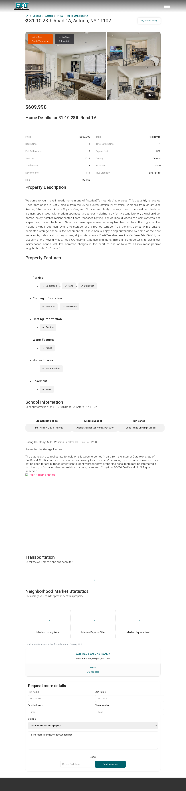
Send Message (110, 764)
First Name (33, 692)
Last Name (100, 692)
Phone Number (102, 705)
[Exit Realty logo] (22, 6)
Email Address (35, 705)
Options (32, 719)
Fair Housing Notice (42, 474)
